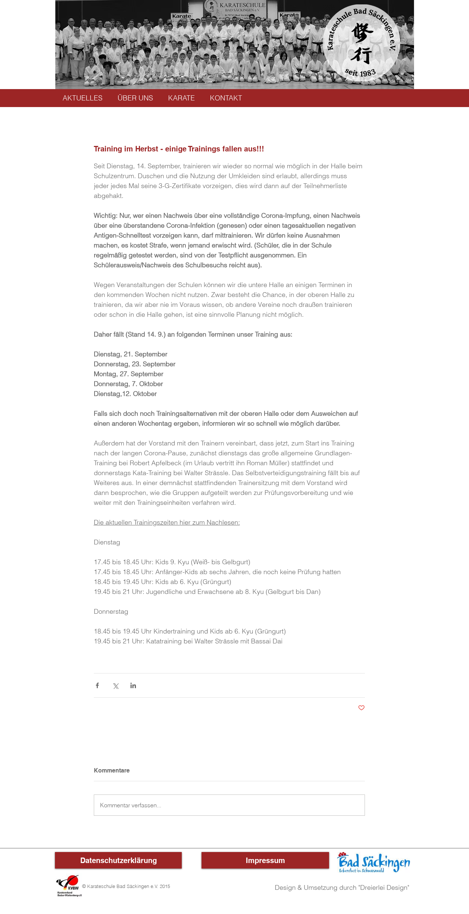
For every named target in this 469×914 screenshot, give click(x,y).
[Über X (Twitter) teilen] (115, 685)
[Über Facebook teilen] (97, 685)
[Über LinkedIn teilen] (133, 685)
